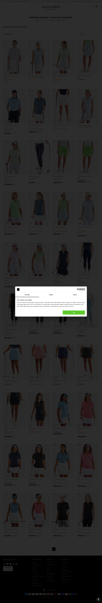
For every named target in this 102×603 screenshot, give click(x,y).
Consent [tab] (27, 294)
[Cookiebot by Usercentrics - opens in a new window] (78, 289)
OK (74, 312)
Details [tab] (51, 294)
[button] (98, 599)
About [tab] (75, 294)
